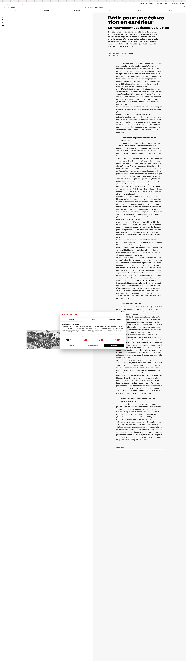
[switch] (85, 340)
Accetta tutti (114, 345)
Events (109, 10)
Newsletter (159, 3)
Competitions (77, 10)
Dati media (167, 3)
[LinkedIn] (2, 20)
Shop (170, 10)
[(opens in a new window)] (2, 25)
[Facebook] (2, 17)
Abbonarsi (175, 3)
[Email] (2, 22)
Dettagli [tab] (93, 319)
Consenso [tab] (71, 319)
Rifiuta (72, 345)
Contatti (182, 3)
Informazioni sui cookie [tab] (115, 319)
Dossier (46, 10)
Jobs (139, 10)
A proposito (143, 3)
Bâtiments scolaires (120, 447)
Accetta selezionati (93, 345)
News (15, 10)
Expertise (151, 3)
